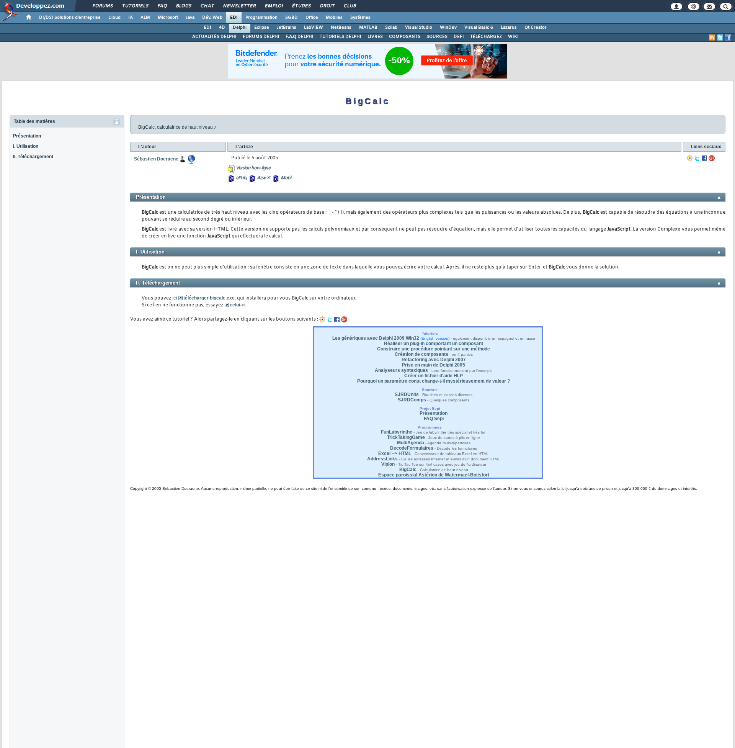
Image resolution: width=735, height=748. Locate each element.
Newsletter (239, 6)
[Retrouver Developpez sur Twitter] (720, 37)
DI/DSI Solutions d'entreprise (70, 17)
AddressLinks (382, 459)
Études (301, 6)
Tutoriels (135, 6)
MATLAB (368, 27)
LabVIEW (313, 27)
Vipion (388, 464)
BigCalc (407, 469)
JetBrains (286, 27)
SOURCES (437, 36)
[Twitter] (697, 158)
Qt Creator (535, 27)
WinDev (448, 27)
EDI (234, 17)
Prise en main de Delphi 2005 (433, 365)
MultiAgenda (410, 442)
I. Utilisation (25, 146)
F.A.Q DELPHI (300, 36)
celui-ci (237, 305)
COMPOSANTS (404, 36)
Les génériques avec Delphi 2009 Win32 (375, 338)
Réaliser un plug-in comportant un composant (433, 343)
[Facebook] (704, 158)
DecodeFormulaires (411, 448)
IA (130, 17)
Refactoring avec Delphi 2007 (434, 359)
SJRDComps (412, 400)
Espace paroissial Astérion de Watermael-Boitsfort (433, 475)
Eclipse (261, 27)
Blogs (183, 6)
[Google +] (712, 158)
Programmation (261, 17)
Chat (206, 6)
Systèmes (360, 17)
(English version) (434, 338)
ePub (241, 178)
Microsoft (168, 17)
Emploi (273, 6)
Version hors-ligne (253, 168)
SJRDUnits (407, 394)
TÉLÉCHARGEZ (486, 36)
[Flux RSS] (712, 37)
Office (311, 17)
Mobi (286, 178)
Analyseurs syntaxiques (401, 370)
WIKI (513, 36)
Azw (261, 178)
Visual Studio (418, 27)
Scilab (391, 27)
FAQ (162, 6)
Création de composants (421, 354)
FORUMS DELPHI (261, 36)
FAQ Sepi (434, 418)
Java (190, 17)
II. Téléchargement (33, 156)
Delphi (240, 27)
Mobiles (334, 17)
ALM (145, 17)
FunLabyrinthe (396, 432)
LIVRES (375, 36)
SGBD (291, 17)
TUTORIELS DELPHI (340, 36)
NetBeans (341, 27)
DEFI (459, 36)
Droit (327, 6)
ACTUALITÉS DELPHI (214, 36)
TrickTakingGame (406, 437)
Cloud (114, 17)
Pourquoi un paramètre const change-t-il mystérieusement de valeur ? (433, 381)
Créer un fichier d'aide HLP (433, 375)
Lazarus (509, 27)
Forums (102, 6)
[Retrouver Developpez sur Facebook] (728, 37)
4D (222, 27)
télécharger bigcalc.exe (209, 298)
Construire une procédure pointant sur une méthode (433, 349)
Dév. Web (212, 17)
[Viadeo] (690, 158)
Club (349, 6)
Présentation (27, 136)
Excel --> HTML (394, 453)
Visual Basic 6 (478, 27)
